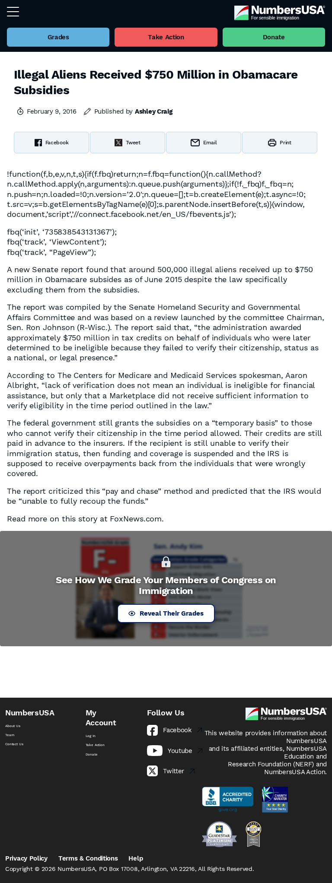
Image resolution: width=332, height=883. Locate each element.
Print (285, 143)
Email (210, 143)
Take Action (95, 745)
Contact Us (14, 744)
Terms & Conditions (88, 858)
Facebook (57, 143)
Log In (91, 736)
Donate (92, 754)
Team (9, 735)
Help (135, 858)
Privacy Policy (26, 858)
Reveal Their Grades (172, 613)
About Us (12, 726)
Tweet (133, 143)
